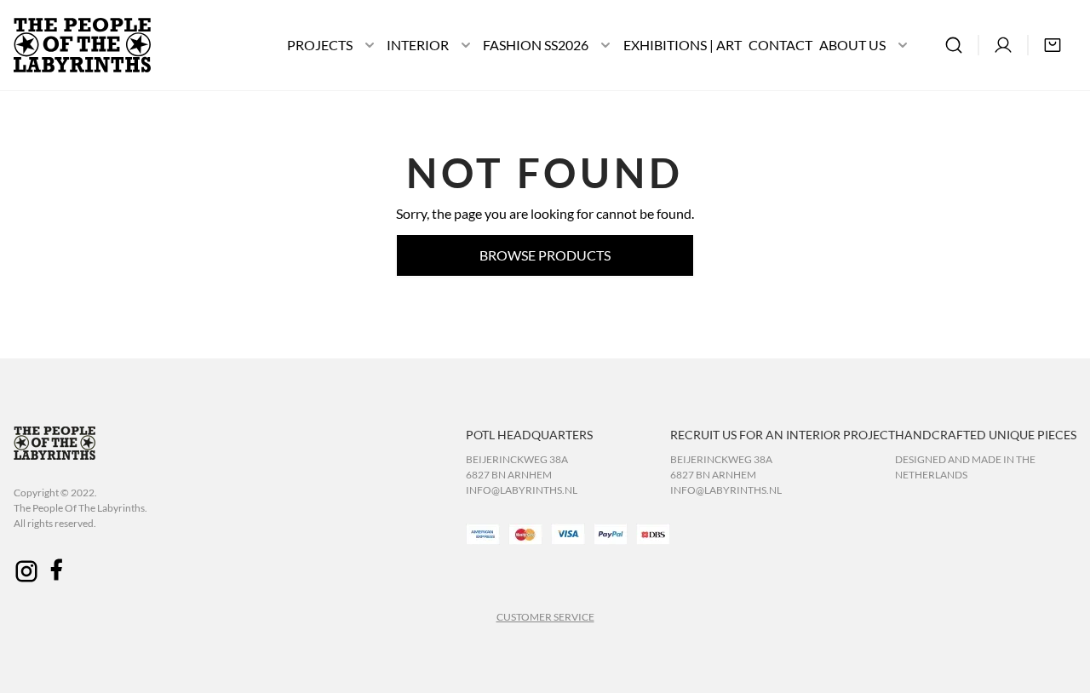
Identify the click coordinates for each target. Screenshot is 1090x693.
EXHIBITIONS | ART (682, 45)
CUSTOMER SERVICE (545, 616)
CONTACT (780, 45)
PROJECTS (320, 45)
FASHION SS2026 (535, 45)
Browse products (545, 255)
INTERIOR (418, 45)
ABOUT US (852, 45)
